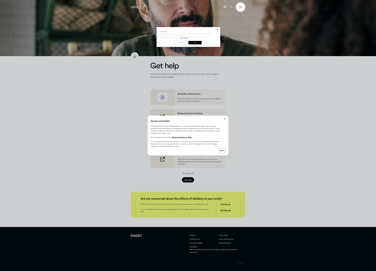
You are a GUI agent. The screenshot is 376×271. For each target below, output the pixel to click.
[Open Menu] (240, 7)
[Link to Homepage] (136, 235)
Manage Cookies (181, 42)
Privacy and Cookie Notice (226, 239)
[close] (152, 121)
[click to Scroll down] (135, 56)
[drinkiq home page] (135, 7)
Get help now (226, 210)
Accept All (195, 42)
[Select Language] (224, 7)
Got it (222, 151)
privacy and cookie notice (184, 37)
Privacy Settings (223, 235)
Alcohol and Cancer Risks (182, 137)
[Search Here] (231, 7)
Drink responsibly (224, 243)
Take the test (226, 204)
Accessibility (193, 247)
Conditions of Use (195, 239)
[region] (188, 37)
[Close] (217, 29)
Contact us (193, 235)
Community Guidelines (196, 243)
